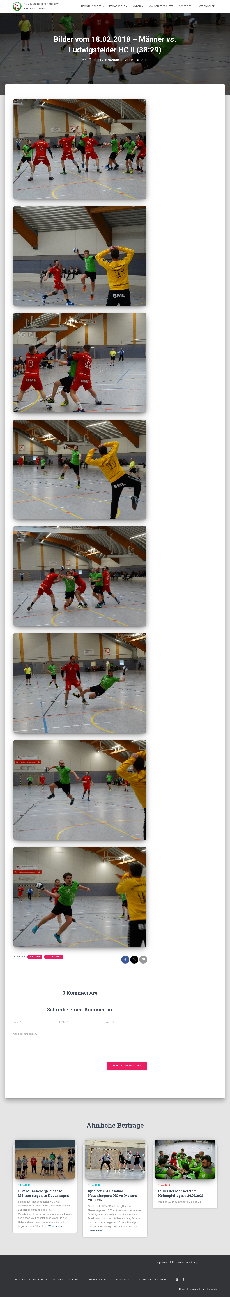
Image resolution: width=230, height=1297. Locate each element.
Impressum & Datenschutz (31, 1280)
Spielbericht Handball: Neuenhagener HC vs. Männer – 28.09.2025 (114, 1195)
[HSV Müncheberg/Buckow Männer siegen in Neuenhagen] (45, 1159)
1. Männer (35, 957)
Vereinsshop (207, 6)
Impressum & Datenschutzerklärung (176, 1262)
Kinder (137, 6)
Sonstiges (185, 6)
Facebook (183, 1279)
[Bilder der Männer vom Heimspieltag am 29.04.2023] (185, 1159)
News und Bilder (91, 6)
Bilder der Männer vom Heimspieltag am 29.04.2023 (181, 1193)
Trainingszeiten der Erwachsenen (110, 1280)
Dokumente (76, 1280)
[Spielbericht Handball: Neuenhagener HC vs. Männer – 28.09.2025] (115, 1159)
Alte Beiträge (54, 957)
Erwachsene (117, 6)
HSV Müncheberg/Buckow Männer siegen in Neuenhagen (43, 1193)
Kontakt (58, 1280)
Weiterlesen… (56, 1226)
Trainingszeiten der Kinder (154, 1280)
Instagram (177, 1279)
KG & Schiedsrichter (161, 6)
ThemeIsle (211, 1288)
